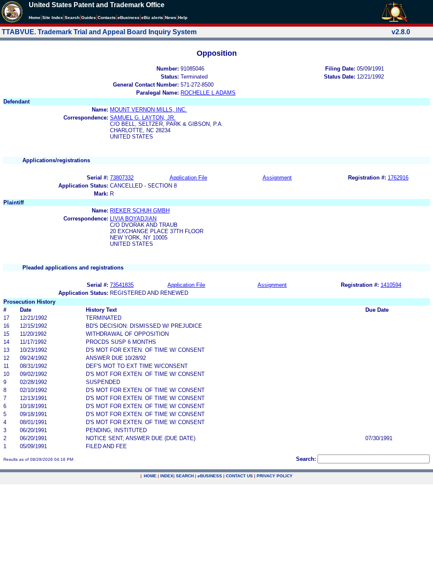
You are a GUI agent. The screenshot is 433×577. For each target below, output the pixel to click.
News (170, 17)
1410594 (391, 285)
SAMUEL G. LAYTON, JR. (142, 117)
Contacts (107, 17)
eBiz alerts (152, 17)
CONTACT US (239, 476)
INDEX (166, 476)
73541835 (122, 285)
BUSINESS (209, 476)
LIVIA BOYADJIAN (133, 218)
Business (129, 17)
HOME (150, 476)
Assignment (277, 177)
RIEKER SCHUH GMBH (140, 210)
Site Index (52, 17)
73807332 (122, 177)
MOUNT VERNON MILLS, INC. (148, 109)
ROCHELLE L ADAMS (208, 93)
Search (72, 17)
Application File (188, 177)
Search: (306, 459)
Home (35, 17)
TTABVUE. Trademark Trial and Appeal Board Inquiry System (99, 31)
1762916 (398, 177)
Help (182, 17)
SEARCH (185, 476)
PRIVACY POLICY (275, 476)
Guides (88, 17)
